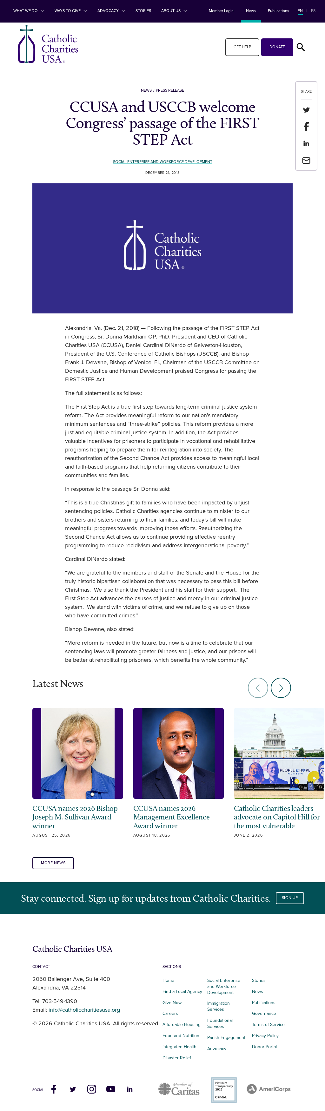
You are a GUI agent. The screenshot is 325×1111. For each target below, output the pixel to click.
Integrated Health (179, 1046)
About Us (171, 11)
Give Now (172, 1002)
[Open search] (301, 47)
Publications (278, 11)
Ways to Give (68, 11)
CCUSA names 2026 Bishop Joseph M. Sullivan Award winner (74, 817)
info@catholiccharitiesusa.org (84, 1010)
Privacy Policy (265, 1035)
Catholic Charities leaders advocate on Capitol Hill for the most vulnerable (277, 817)
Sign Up (290, 898)
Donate (277, 47)
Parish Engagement (226, 1037)
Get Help (242, 47)
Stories (143, 11)
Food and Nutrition (180, 1035)
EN (300, 11)
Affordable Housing (181, 1024)
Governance (264, 1013)
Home (168, 980)
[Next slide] (281, 688)
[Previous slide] (258, 688)
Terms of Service (268, 1024)
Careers (170, 1013)
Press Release (170, 90)
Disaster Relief (176, 1058)
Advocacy (108, 11)
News (251, 11)
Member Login (221, 11)
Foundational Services (220, 1023)
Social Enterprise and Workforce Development (162, 162)
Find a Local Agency (182, 991)
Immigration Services (218, 1006)
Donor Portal (264, 1046)
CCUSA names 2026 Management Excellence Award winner (171, 817)
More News (53, 863)
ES (313, 11)
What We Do (26, 11)
